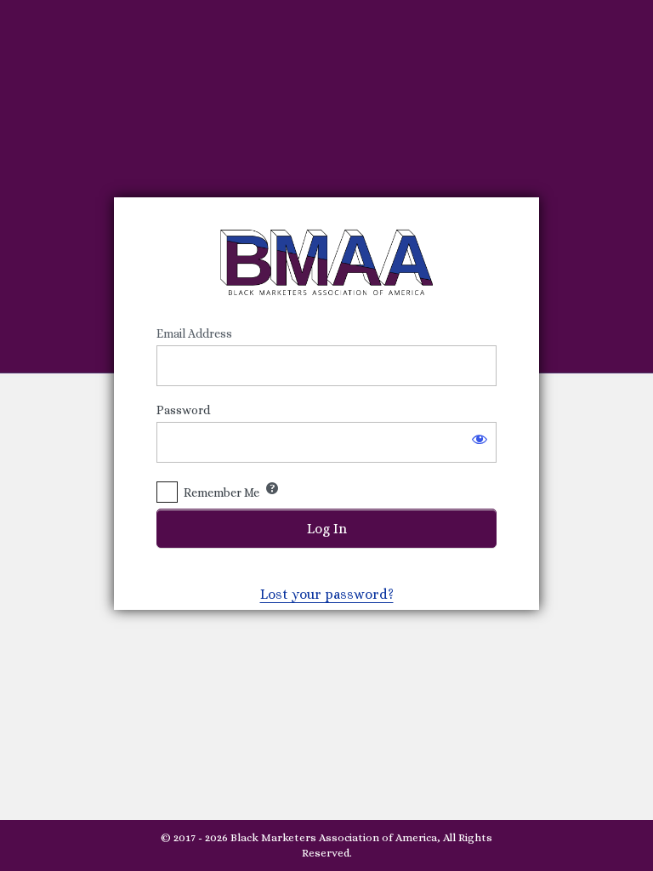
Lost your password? (327, 594)
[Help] (272, 488)
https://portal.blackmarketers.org (326, 262)
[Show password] (480, 439)
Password (183, 410)
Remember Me (221, 492)
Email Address (194, 333)
